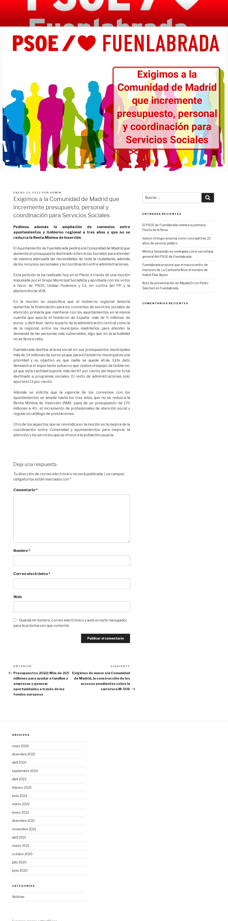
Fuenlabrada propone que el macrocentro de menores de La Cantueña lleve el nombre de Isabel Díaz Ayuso (175, 270)
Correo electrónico (31, 574)
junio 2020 (20, 870)
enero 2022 (20, 812)
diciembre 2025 (23, 754)
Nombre (21, 551)
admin (55, 192)
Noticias (18, 897)
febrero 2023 (21, 787)
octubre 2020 (22, 854)
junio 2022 (19, 796)
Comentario (25, 490)
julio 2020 (19, 862)
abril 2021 (19, 837)
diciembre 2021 (23, 820)
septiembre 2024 (25, 771)
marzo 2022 (21, 804)
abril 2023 (19, 779)
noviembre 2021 (24, 829)
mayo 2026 (20, 746)
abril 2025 (19, 762)
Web (17, 597)
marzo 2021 (20, 845)
